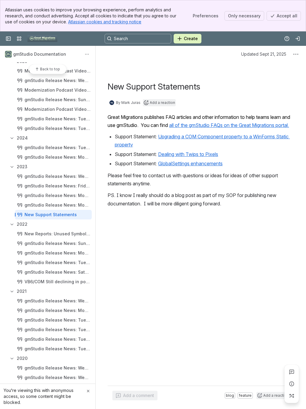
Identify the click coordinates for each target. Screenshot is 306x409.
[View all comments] (291, 372)
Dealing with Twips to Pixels (188, 154)
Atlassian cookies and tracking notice (104, 21)
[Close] (88, 391)
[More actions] (87, 54)
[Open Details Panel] (291, 384)
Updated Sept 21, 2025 (263, 54)
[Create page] (291, 396)
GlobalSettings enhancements (190, 163)
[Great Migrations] (42, 38)
